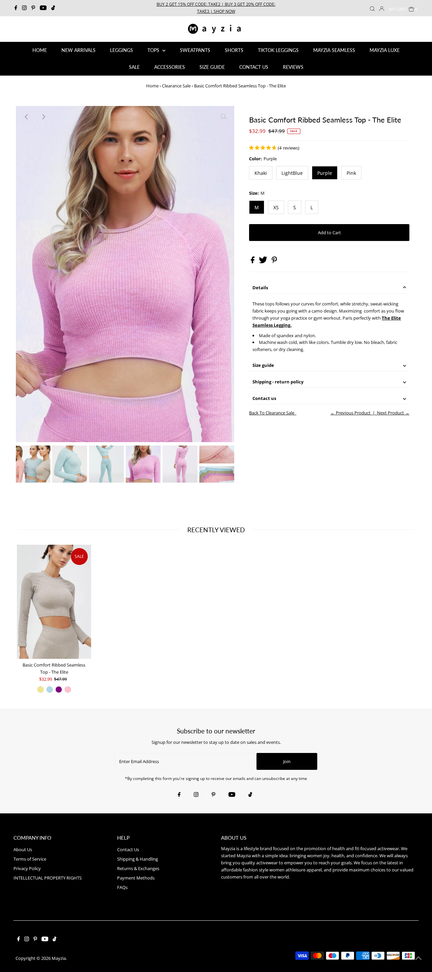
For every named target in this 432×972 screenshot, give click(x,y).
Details (260, 288)
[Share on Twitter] (263, 262)
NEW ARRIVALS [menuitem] (78, 50)
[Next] (43, 116)
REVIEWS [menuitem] (293, 67)
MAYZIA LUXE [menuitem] (385, 50)
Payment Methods (136, 878)
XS (276, 207)
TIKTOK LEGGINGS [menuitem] (278, 50)
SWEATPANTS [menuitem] (195, 50)
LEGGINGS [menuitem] (121, 50)
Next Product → (393, 413)
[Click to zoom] (223, 116)
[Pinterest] (33, 8)
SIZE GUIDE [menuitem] (212, 67)
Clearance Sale (176, 86)
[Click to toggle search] (372, 8)
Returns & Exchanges (138, 868)
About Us (23, 849)
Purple (324, 173)
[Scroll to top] (418, 958)
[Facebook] (16, 8)
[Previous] (26, 116)
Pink (351, 173)
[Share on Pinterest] (274, 262)
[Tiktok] (53, 8)
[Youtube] (43, 8)
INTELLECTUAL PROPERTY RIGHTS (48, 878)
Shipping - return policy (277, 382)
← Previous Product (350, 413)
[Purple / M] (58, 689)
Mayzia (59, 958)
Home (152, 86)
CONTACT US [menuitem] (253, 67)
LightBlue (292, 173)
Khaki (260, 173)
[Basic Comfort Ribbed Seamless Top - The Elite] (54, 602)
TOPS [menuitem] (154, 50)
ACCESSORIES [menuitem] (169, 67)
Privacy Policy (27, 868)
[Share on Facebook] (253, 262)
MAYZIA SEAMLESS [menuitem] (334, 50)
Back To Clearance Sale (271, 413)
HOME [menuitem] (39, 50)
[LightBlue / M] (49, 689)
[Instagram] (24, 8)
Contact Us (128, 849)
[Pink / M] (67, 689)
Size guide (263, 365)
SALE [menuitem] (134, 67)
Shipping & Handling (137, 859)
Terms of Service (30, 859)
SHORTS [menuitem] (234, 50)
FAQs (122, 887)
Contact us (264, 398)
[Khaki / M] (40, 689)
